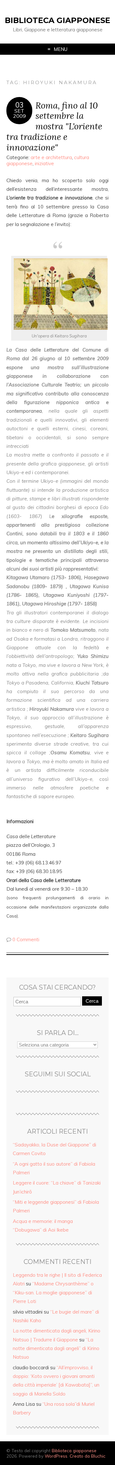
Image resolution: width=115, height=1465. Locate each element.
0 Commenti (25, 939)
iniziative (44, 163)
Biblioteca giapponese (57, 20)
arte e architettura (51, 157)
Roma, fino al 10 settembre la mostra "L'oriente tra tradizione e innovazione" (54, 126)
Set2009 (19, 113)
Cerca (92, 1001)
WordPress (56, 1456)
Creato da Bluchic (87, 1456)
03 (19, 105)
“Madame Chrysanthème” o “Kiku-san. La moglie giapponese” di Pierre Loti (53, 1292)
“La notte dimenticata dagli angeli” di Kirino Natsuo (56, 1348)
